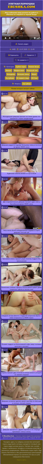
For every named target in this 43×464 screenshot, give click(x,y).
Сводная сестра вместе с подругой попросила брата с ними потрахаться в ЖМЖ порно (21, 317)
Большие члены (23, 74)
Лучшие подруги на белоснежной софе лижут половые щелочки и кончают (21, 345)
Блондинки (11, 74)
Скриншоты (14, 55)
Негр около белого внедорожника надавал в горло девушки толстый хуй (21, 231)
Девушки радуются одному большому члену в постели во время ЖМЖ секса (21, 146)
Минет (34, 74)
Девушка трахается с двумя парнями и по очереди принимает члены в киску (21, 430)
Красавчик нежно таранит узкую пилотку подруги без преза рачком (22, 260)
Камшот (8, 70)
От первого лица (23, 78)
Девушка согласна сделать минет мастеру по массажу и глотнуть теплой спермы (21, 402)
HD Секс (34, 78)
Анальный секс (32, 70)
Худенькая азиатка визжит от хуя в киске (21, 173)
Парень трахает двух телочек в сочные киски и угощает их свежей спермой (21, 374)
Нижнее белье (34, 67)
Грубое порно (21, 67)
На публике (10, 78)
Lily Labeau (27, 84)
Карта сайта (21, 460)
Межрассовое (19, 70)
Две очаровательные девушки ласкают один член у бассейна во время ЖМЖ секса (21, 203)
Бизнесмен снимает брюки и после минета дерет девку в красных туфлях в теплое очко (21, 288)
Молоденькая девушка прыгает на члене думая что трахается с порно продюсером (21, 117)
